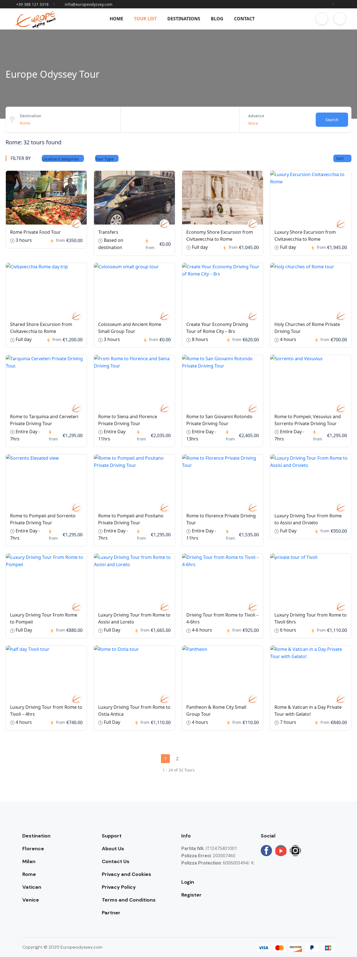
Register (191, 895)
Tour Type (105, 159)
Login (187, 882)
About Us (113, 848)
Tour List (145, 19)
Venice (30, 900)
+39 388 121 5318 (32, 4)
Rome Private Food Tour (35, 232)
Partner (111, 912)
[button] (322, 19)
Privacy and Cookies (126, 874)
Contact (244, 19)
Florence (33, 848)
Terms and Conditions (129, 900)
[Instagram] (295, 850)
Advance (256, 115)
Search (331, 119)
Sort (340, 158)
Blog (217, 19)
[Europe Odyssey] (76, 224)
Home (116, 19)
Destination (30, 115)
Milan (28, 861)
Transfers (108, 232)
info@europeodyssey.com (88, 4)
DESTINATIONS (183, 19)
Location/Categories (61, 159)
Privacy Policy (119, 887)
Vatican (31, 887)
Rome (29, 874)
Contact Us (115, 861)
